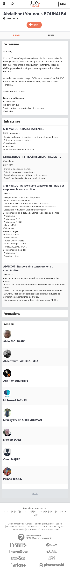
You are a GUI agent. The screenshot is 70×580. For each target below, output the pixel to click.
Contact (28, 524)
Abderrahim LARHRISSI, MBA (20, 361)
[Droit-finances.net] (51, 552)
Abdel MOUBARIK (13, 341)
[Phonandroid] (51, 565)
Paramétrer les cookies (38, 526)
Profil (17, 35)
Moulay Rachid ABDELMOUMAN (22, 420)
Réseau (52, 35)
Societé (59, 524)
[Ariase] (18, 565)
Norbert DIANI (12, 439)
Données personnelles (16, 526)
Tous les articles (17, 529)
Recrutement (48, 524)
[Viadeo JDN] (51, 558)
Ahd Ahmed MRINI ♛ (15, 380)
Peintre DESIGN (12, 479)
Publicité (37, 524)
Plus (34, 493)
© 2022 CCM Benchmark (48, 529)
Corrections (31, 529)
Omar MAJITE (11, 459)
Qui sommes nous (16, 524)
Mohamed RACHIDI (15, 400)
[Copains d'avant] (18, 558)
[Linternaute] (18, 551)
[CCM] (51, 545)
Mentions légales (56, 526)
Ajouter (35, 24)
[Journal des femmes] (18, 545)
